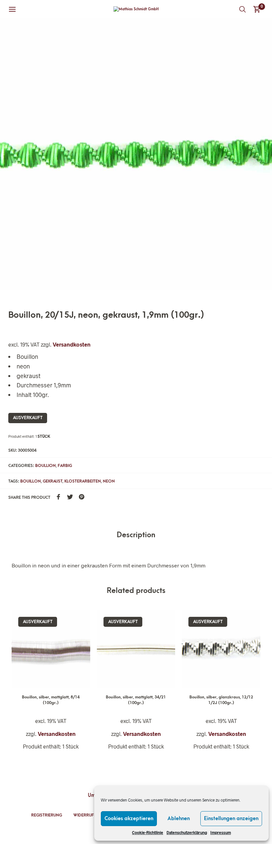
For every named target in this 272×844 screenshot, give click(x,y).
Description (136, 535)
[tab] (136, 535)
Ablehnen (179, 818)
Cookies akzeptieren (128, 818)
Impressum (220, 832)
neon (109, 481)
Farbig (65, 465)
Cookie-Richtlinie (147, 832)
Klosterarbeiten (82, 481)
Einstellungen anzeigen (231, 818)
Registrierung (46, 815)
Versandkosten (72, 344)
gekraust (52, 481)
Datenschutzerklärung (187, 832)
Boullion (45, 465)
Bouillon (30, 481)
